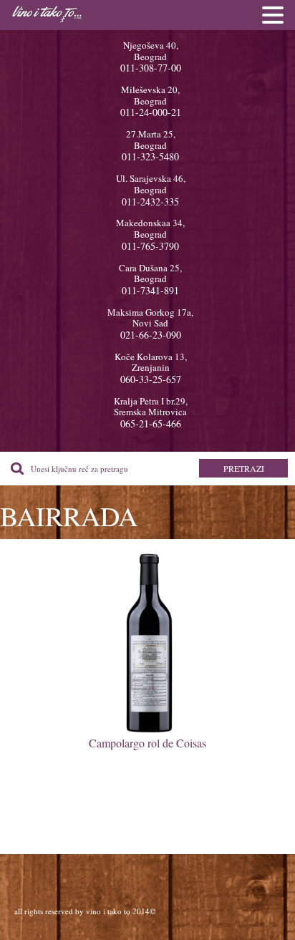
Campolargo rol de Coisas (147, 742)
